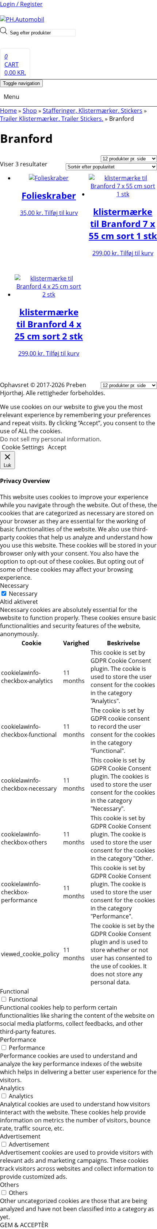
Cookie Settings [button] (23, 447)
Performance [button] (18, 1040)
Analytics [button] (12, 1088)
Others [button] (9, 1185)
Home (8, 111)
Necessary (23, 594)
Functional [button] (14, 991)
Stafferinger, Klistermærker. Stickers (92, 111)
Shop (30, 111)
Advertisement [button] (20, 1136)
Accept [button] (57, 447)
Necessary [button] (14, 586)
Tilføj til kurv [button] (61, 213)
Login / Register (21, 4)
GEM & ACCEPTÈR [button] (24, 1225)
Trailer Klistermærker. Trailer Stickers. (51, 119)
